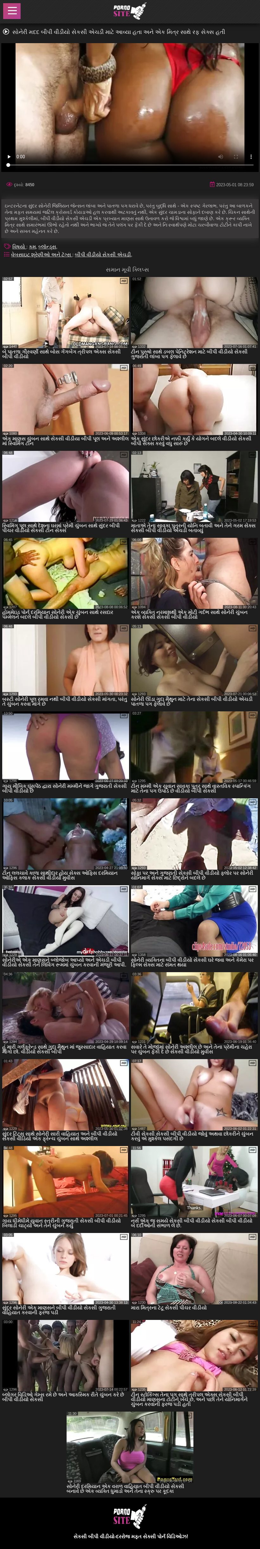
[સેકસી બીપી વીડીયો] (129, 11)
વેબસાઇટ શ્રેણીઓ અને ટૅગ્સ (41, 254)
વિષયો (19, 246)
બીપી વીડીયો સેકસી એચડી (103, 254)
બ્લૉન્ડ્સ (47, 246)
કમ (32, 246)
